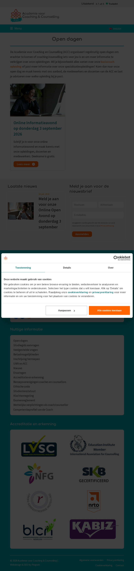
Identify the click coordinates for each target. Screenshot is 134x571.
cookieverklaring (78, 292)
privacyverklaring (103, 292)
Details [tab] (67, 267)
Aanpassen (64, 310)
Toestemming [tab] (23, 267)
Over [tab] (111, 267)
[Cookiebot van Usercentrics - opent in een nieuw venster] (116, 258)
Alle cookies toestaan (109, 310)
